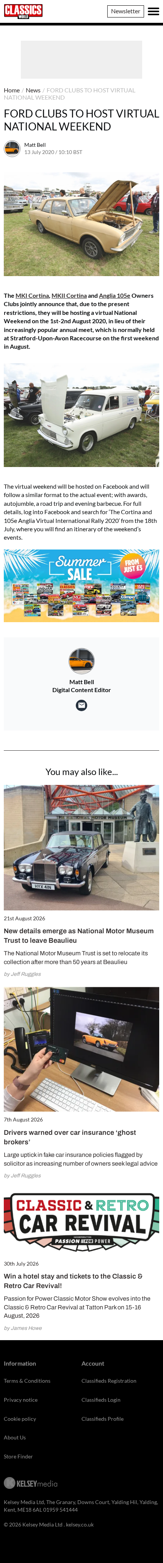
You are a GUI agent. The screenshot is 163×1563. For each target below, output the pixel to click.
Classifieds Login (101, 1399)
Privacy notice (21, 1399)
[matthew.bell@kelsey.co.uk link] (81, 705)
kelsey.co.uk (80, 1524)
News (33, 90)
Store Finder (18, 1456)
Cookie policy (20, 1418)
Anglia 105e (114, 295)
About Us (15, 1437)
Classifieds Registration (109, 1380)
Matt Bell (35, 144)
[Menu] (153, 11)
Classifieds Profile (103, 1418)
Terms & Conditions (27, 1380)
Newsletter (125, 10)
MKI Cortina (32, 295)
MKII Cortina (69, 295)
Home (12, 90)
